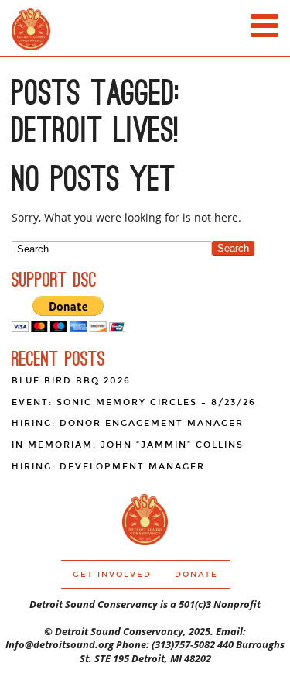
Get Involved (112, 574)
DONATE (196, 574)
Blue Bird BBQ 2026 (71, 381)
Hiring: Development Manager (108, 467)
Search (233, 248)
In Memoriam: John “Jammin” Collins (128, 445)
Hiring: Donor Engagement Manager (128, 423)
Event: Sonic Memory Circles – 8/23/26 (134, 402)
